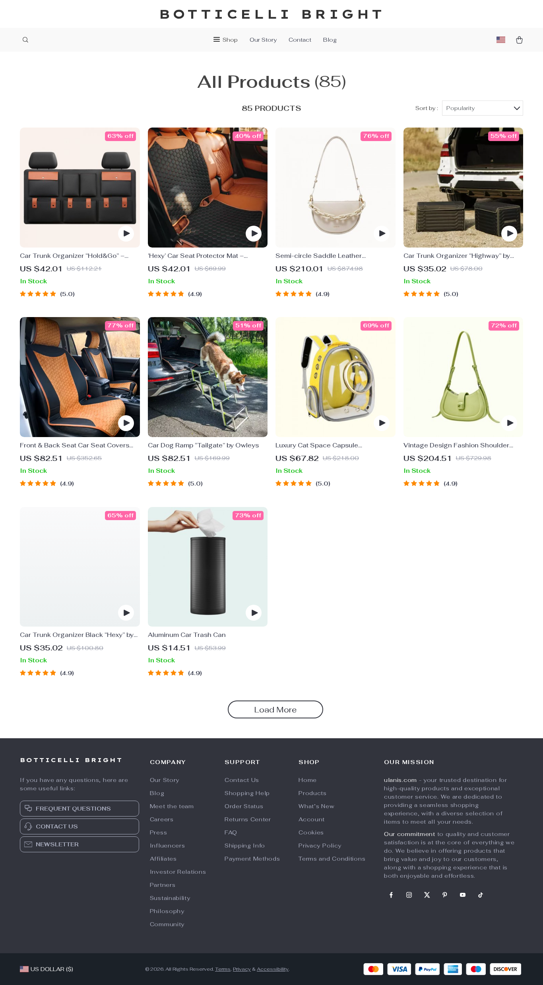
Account (312, 819)
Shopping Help (247, 793)
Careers (162, 819)
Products (313, 793)
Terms (223, 969)
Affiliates (163, 858)
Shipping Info (245, 845)
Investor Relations (178, 871)
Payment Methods (252, 858)
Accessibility (273, 969)
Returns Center (248, 819)
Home (308, 780)
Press (158, 832)
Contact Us (242, 780)
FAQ (231, 832)
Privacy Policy (320, 845)
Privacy (242, 969)
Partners (163, 884)
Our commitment (409, 834)
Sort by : (426, 108)
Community (167, 924)
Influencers (167, 845)
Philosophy (167, 911)
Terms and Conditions (332, 858)
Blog (330, 39)
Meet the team (172, 806)
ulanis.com (400, 780)
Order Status (244, 806)
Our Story (263, 39)
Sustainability (170, 898)
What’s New (316, 806)
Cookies (311, 832)
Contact (300, 39)
